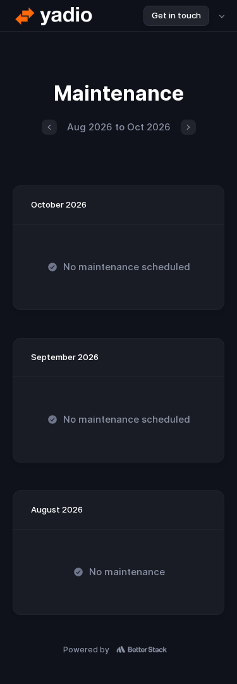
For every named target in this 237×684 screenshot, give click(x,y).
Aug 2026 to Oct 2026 (119, 127)
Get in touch (176, 15)
